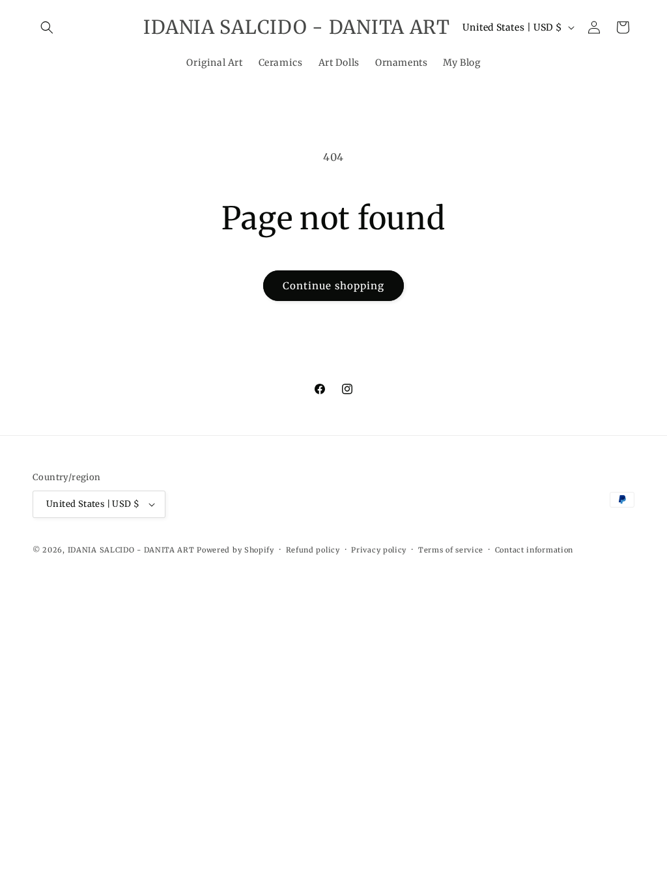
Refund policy (313, 549)
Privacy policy (378, 549)
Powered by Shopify (235, 549)
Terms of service (450, 549)
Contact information (534, 549)
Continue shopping (333, 286)
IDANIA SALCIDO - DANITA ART (131, 549)
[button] (47, 27)
